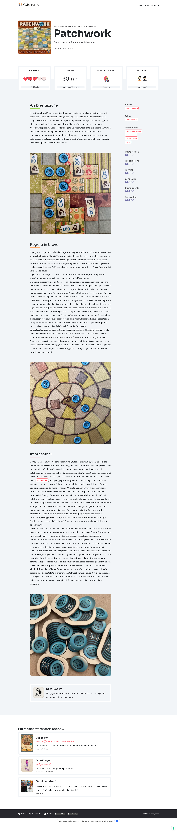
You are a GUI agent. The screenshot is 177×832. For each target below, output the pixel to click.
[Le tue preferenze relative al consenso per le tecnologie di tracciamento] (173, 828)
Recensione (42, 480)
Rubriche (142, 5)
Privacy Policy (60, 814)
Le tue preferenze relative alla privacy (97, 821)
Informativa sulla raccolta (69, 821)
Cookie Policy (73, 814)
